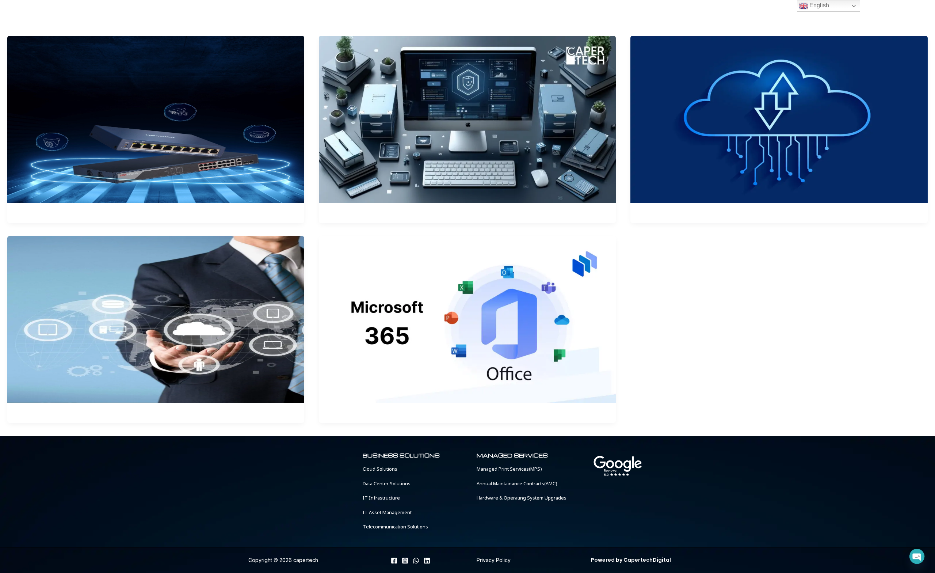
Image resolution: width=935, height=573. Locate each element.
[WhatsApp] (416, 560)
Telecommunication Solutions (395, 527)
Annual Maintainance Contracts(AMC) (517, 484)
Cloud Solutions (380, 469)
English (818, 5)
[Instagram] (405, 560)
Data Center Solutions (387, 484)
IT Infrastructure (381, 498)
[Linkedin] (427, 560)
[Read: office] (467, 119)
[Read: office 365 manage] (155, 319)
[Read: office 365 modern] (778, 119)
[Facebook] (394, 560)
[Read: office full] (155, 119)
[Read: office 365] (467, 319)
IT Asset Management (387, 513)
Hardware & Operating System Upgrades (521, 498)
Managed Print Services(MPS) (509, 469)
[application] (442, 18)
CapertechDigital (647, 559)
